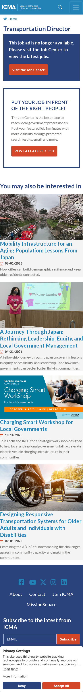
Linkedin (64, 582)
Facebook (22, 582)
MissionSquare (41, 604)
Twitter (43, 582)
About (16, 594)
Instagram (54, 582)
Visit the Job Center (28, 70)
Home (13, 18)
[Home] (22, 7)
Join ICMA (62, 594)
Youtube (32, 582)
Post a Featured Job (34, 151)
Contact (37, 594)
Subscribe (68, 639)
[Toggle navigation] (76, 7)
